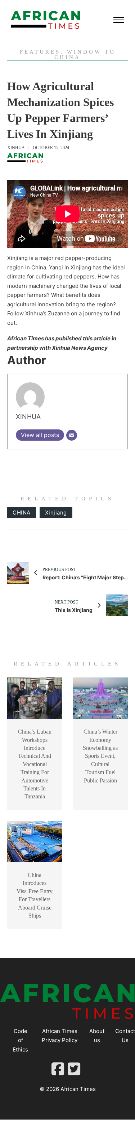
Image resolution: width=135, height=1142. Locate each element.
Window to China (85, 54)
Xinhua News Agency (80, 347)
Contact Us (125, 1036)
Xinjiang (56, 512)
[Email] (71, 435)
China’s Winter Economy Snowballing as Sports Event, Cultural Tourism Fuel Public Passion (100, 756)
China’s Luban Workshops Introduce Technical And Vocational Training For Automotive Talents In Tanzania (34, 764)
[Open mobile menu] (118, 20)
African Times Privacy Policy (59, 1036)
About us (96, 1036)
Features (40, 52)
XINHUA (16, 147)
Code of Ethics (20, 1040)
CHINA (22, 512)
